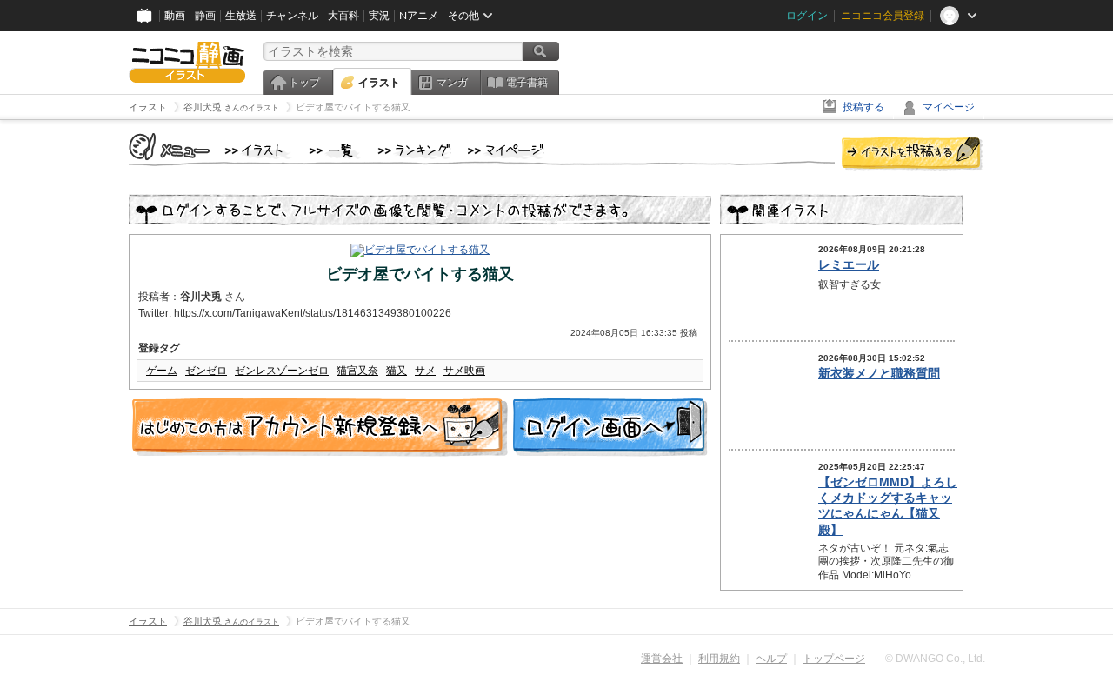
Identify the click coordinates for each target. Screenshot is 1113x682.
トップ (304, 83)
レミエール (848, 264)
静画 (205, 15)
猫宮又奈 (357, 370)
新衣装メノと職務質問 (879, 373)
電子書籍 (527, 83)
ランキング (414, 151)
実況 (379, 15)
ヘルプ (771, 658)
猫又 (396, 370)
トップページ (834, 658)
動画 (174, 15)
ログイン (807, 15)
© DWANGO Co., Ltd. (935, 658)
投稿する (863, 107)
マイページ (949, 107)
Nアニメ (418, 15)
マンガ (452, 83)
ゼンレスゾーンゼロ (282, 370)
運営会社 (662, 658)
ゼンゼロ (206, 370)
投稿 (912, 154)
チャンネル (292, 15)
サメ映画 (464, 370)
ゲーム (161, 370)
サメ (425, 370)
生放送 (241, 15)
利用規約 (719, 658)
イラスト (379, 83)
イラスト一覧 (335, 151)
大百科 (343, 15)
